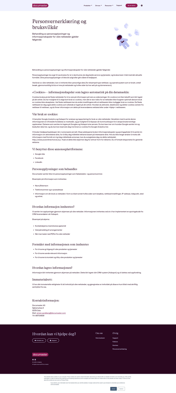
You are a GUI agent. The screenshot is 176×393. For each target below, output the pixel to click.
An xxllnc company (37, 362)
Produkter (87, 5)
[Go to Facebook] (33, 360)
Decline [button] (121, 389)
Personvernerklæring (120, 349)
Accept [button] (113, 389)
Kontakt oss (40, 340)
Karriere (115, 345)
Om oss (98, 5)
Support (119, 5)
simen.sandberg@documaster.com (51, 313)
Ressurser (108, 5)
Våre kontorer (100, 338)
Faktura (115, 342)
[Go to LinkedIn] (35, 360)
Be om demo (131, 5)
